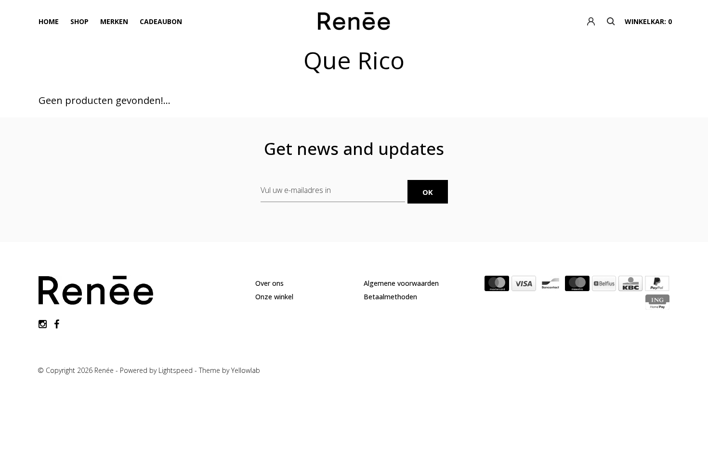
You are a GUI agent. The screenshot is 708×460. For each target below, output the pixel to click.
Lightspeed (175, 370)
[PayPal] (657, 285)
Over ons (269, 283)
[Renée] (353, 23)
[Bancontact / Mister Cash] (550, 285)
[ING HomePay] (657, 304)
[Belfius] (604, 285)
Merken (114, 21)
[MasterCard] (497, 285)
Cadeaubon (161, 21)
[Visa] (523, 285)
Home (49, 21)
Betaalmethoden (390, 296)
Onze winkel (274, 296)
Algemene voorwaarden (401, 283)
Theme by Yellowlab (229, 370)
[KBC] (630, 285)
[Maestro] (577, 285)
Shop (79, 21)
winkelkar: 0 (648, 21)
